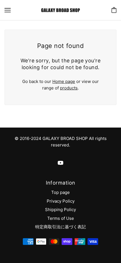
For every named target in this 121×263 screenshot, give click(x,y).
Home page (63, 81)
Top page (60, 192)
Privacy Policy (61, 201)
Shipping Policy (60, 209)
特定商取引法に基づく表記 (60, 226)
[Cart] (114, 10)
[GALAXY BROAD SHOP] (60, 9)
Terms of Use (60, 218)
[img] (60, 163)
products (69, 88)
